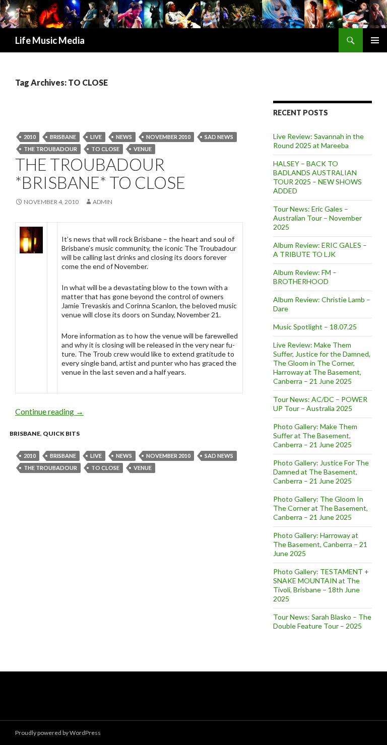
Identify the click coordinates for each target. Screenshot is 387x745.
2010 (30, 136)
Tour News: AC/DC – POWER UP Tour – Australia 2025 (320, 404)
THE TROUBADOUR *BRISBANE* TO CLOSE (100, 173)
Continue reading (49, 411)
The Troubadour (50, 149)
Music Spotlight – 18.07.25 (315, 326)
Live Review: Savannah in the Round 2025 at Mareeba (318, 141)
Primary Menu (375, 40)
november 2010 (168, 136)
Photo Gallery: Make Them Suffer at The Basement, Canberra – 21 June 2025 (315, 435)
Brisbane (63, 136)
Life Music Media (50, 40)
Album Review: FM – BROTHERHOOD (305, 277)
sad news (219, 136)
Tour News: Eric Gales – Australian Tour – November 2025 (317, 218)
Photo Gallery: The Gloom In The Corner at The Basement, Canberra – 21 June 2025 (320, 508)
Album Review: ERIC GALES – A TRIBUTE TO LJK (320, 249)
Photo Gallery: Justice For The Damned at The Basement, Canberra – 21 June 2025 (321, 471)
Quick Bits (61, 433)
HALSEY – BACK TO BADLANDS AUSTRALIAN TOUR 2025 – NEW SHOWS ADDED (317, 177)
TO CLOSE (105, 149)
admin (102, 202)
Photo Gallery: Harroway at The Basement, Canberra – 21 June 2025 (320, 544)
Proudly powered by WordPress (58, 732)
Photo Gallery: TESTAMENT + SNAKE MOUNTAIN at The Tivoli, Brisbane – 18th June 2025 (321, 585)
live (96, 136)
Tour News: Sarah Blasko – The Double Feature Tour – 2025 (322, 621)
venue (143, 149)
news (124, 136)
